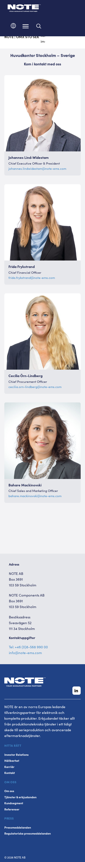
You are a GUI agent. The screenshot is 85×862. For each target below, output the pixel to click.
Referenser (11, 809)
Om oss (9, 791)
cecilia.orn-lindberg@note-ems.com (34, 386)
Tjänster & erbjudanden (20, 797)
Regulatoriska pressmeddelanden (27, 833)
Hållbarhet (11, 761)
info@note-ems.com (25, 652)
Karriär (9, 767)
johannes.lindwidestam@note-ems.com (37, 168)
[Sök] (39, 26)
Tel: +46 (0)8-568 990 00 (28, 646)
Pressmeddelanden (17, 827)
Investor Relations (16, 755)
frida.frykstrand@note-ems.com (31, 277)
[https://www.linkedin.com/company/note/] (76, 690)
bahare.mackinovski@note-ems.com (34, 496)
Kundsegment (13, 803)
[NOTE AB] (24, 8)
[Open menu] (25, 26)
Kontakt (9, 773)
